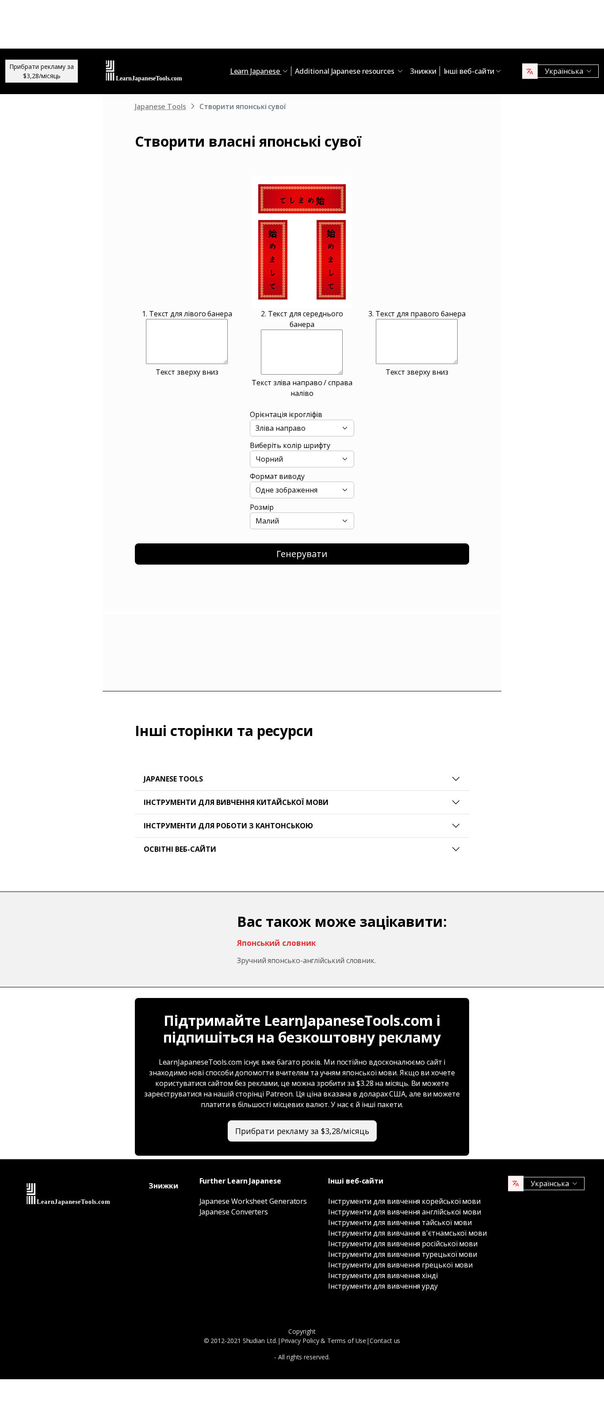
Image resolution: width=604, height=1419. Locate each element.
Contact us (385, 1340)
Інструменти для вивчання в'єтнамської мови (407, 1233)
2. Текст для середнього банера (302, 319)
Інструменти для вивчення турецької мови (402, 1254)
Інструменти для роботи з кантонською (228, 826)
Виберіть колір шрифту (290, 445)
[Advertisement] (302, 26)
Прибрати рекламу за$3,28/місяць (41, 71)
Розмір (262, 507)
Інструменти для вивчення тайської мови (400, 1222)
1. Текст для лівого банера (187, 314)
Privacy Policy (300, 1340)
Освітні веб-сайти (180, 849)
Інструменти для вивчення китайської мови (236, 802)
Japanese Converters (233, 1212)
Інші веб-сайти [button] (469, 71)
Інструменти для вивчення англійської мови (404, 1212)
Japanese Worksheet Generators (253, 1201)
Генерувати (301, 554)
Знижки (423, 71)
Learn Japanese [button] (256, 71)
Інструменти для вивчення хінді (383, 1275)
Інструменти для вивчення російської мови (403, 1243)
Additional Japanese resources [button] (345, 71)
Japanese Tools (160, 106)
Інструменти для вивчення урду (383, 1286)
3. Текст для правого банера (417, 314)
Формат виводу (277, 476)
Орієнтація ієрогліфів (286, 414)
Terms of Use (346, 1340)
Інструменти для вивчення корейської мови (404, 1201)
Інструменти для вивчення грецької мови (400, 1265)
